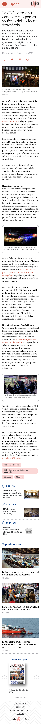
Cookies (20, 714)
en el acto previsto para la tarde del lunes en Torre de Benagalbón (19, 272)
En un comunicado (10, 121)
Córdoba (7, 477)
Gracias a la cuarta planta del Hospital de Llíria (12, 531)
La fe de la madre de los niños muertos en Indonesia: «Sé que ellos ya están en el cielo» (19, 644)
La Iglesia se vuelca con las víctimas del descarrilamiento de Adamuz (20, 573)
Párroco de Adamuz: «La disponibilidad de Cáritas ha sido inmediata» (20, 608)
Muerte (19, 477)
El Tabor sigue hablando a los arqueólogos (9, 511)
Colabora (20, 707)
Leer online (20, 697)
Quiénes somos (20, 703)
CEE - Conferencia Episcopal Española (16, 471)
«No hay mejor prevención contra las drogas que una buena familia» (12, 494)
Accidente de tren (11, 464)
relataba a (12, 458)
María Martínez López (11, 53)
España (14, 4)
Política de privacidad (20, 710)
